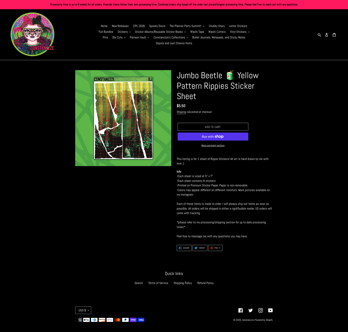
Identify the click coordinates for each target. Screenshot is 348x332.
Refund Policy (205, 283)
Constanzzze (248, 319)
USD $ (82, 310)
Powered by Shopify (264, 319)
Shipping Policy (183, 283)
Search (138, 283)
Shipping (181, 112)
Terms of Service (158, 283)
